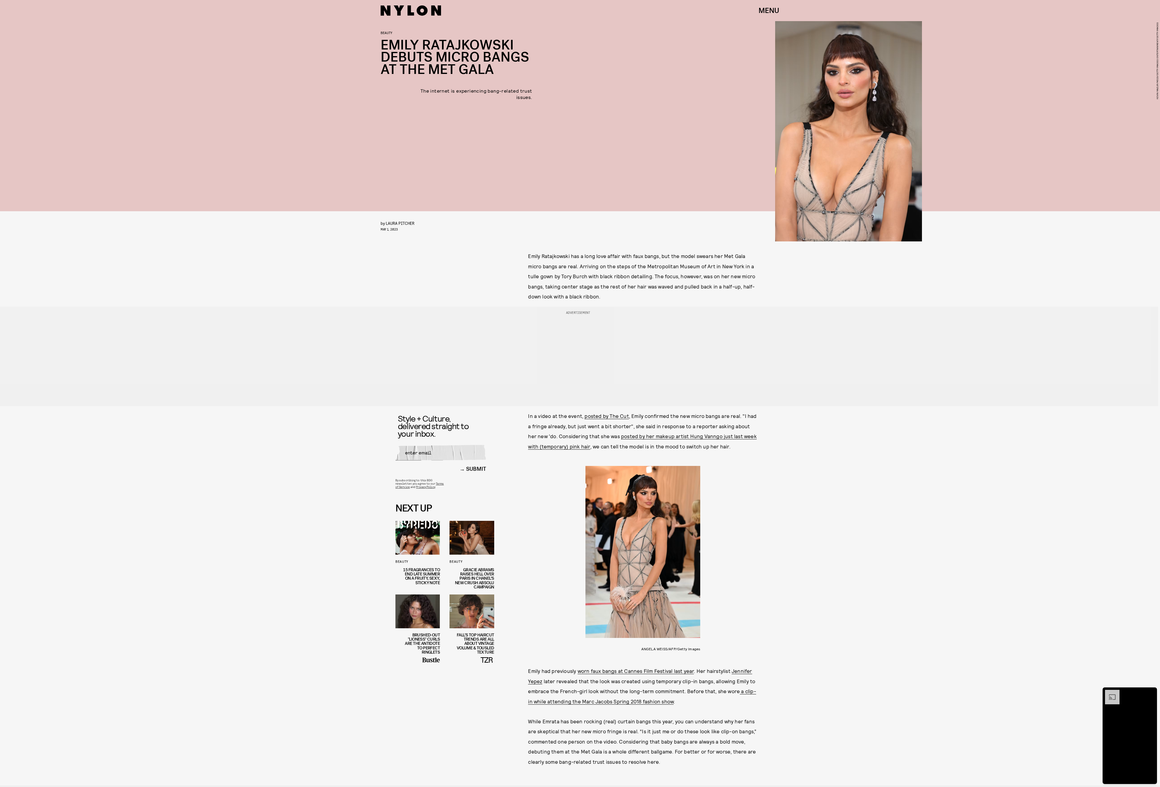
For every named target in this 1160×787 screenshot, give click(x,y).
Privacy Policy (425, 487)
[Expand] (1109, 692)
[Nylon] (411, 10)
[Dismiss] (1150, 692)
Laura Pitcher (400, 223)
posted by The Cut (607, 416)
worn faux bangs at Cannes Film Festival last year (636, 671)
